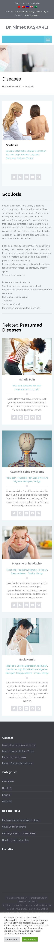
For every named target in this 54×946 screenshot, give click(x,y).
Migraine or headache (27, 563)
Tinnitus (31, 573)
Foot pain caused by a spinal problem (20, 820)
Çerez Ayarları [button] (12, 939)
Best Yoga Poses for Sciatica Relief (19, 833)
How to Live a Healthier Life (15, 840)
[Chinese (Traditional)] (19, 7)
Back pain (10, 151)
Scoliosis (21, 158)
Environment (8, 781)
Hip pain (10, 154)
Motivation (7, 801)
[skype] (38, 177)
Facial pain (11, 478)
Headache (22, 478)
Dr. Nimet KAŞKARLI (27, 27)
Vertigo (29, 158)
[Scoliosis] (27, 120)
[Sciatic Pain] (27, 356)
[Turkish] (23, 7)
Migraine (18, 481)
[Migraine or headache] (27, 542)
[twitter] (14, 177)
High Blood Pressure (38, 478)
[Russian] (27, 7)
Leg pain (35, 154)
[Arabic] (35, 7)
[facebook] (20, 177)
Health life (7, 788)
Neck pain (11, 158)
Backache (21, 151)
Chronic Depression (36, 151)
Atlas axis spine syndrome (27, 471)
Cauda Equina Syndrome (14, 827)
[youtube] (32, 177)
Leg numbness (22, 154)
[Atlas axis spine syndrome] (27, 449)
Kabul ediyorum (29, 939)
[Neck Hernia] (27, 636)
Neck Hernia (27, 659)
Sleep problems (19, 573)
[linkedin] (26, 177)
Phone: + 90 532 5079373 (14, 757)
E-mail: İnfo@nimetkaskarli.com (17, 763)
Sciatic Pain (27, 379)
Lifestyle (6, 795)
